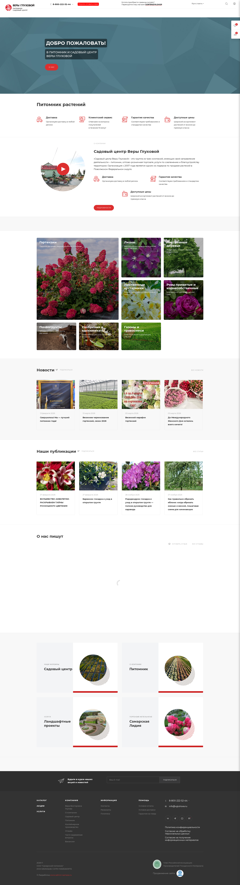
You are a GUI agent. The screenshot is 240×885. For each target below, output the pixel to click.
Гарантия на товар (147, 814)
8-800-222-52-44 (62, 4)
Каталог (42, 800)
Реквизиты (106, 810)
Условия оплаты (146, 806)
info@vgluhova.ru (178, 806)
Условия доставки (147, 810)
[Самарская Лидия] (182, 722)
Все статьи (198, 451)
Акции (41, 806)
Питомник (138, 669)
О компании (71, 812)
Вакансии (70, 841)
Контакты (105, 806)
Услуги (41, 811)
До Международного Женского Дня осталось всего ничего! (180, 421)
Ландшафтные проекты (57, 723)
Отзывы (68, 831)
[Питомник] (182, 668)
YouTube (182, 818)
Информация (109, 800)
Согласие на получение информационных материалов (181, 838)
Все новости (197, 370)
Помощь (144, 800)
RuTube (189, 818)
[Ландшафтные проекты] (97, 722)
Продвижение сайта (164, 873)
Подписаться (170, 780)
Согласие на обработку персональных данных (177, 832)
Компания (71, 800)
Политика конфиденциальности (182, 827)
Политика (105, 814)
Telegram (175, 818)
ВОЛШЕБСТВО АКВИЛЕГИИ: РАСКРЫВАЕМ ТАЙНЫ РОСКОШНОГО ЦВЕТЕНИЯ (54, 502)
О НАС (51, 67)
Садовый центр (58, 669)
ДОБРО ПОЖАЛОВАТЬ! (76, 43)
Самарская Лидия (139, 723)
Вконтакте (168, 818)
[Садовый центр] (97, 668)
